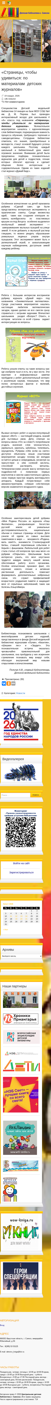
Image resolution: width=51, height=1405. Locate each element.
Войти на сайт (21, 863)
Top (48, 1402)
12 (16, 916)
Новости (20, 693)
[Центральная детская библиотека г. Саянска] (25, 12)
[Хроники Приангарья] (20, 1019)
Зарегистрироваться (21, 872)
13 (21, 916)
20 (21, 919)
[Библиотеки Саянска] (20, 999)
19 (16, 919)
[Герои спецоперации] (20, 1276)
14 (26, 916)
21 (26, 919)
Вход (2, 1325)
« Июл (5, 930)
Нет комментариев (15, 102)
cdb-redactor (10, 99)
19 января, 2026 (12, 96)
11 (11, 916)
